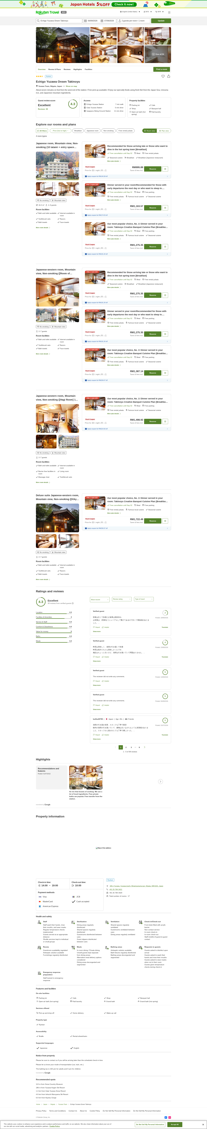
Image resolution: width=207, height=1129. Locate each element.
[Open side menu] (169, 12)
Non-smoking (109, 131)
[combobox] (59, 20)
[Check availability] (165, 169)
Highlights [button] (77, 69)
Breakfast (78, 131)
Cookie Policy (54, 1126)
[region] (103, 1125)
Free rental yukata (125, 131)
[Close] (203, 1124)
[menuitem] (130, 11)
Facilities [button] (88, 69)
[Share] (168, 76)
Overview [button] (42, 69)
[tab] (149, 131)
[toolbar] (99, 20)
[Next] (160, 781)
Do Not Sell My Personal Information (147, 1111)
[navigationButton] (115, 747)
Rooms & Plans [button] (54, 69)
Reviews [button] (67, 69)
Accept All (175, 1124)
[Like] (163, 76)
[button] (47, 12)
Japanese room (92, 131)
